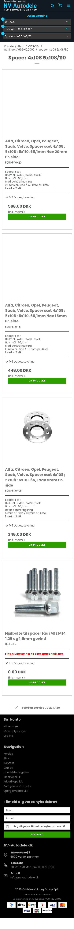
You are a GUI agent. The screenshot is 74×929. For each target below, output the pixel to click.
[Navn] (37, 810)
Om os (8, 768)
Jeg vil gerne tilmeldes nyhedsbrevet (38, 826)
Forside (8, 754)
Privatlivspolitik (13, 781)
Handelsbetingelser (16, 772)
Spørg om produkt (16, 791)
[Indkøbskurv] (60, 5)
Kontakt (9, 763)
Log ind (8, 736)
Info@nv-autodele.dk (24, 877)
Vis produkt (37, 216)
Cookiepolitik (12, 777)
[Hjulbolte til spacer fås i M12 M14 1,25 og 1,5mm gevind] (37, 595)
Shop (7, 758)
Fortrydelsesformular (17, 786)
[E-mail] (37, 818)
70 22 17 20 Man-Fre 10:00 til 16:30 (32, 867)
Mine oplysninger (15, 731)
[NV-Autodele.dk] (20, 5)
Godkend (37, 834)
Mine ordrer (11, 726)
